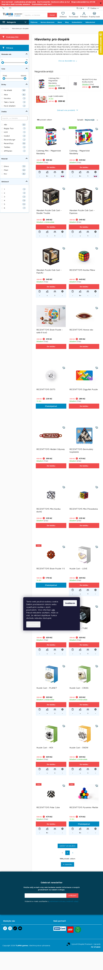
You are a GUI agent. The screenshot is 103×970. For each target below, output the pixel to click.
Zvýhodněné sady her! (42, 4)
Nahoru (68, 864)
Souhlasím (70, 603)
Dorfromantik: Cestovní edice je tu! (53, 2)
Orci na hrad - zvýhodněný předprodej (19, 2)
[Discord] (20, 928)
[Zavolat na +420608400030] (6, 8)
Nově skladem (14, 106)
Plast (14, 170)
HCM (14, 132)
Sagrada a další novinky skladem (16, 4)
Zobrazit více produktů (66, 110)
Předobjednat (51, 406)
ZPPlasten (14, 151)
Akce (14, 94)
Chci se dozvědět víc (66, 61)
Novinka (14, 98)
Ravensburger (14, 139)
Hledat (52, 15)
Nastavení (33, 624)
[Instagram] (10, 928)
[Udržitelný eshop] (78, 929)
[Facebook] (5, 928)
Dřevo (14, 166)
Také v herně (14, 102)
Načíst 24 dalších (67, 846)
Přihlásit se (72, 895)
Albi (14, 124)
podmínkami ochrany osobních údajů (63, 901)
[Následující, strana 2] (67, 853)
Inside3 (14, 136)
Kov (14, 174)
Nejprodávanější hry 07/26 (83, 2)
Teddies (14, 147)
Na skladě (14, 90)
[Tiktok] (15, 928)
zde (53, 610)
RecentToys (14, 143)
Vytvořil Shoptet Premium (81, 944)
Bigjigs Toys (14, 128)
